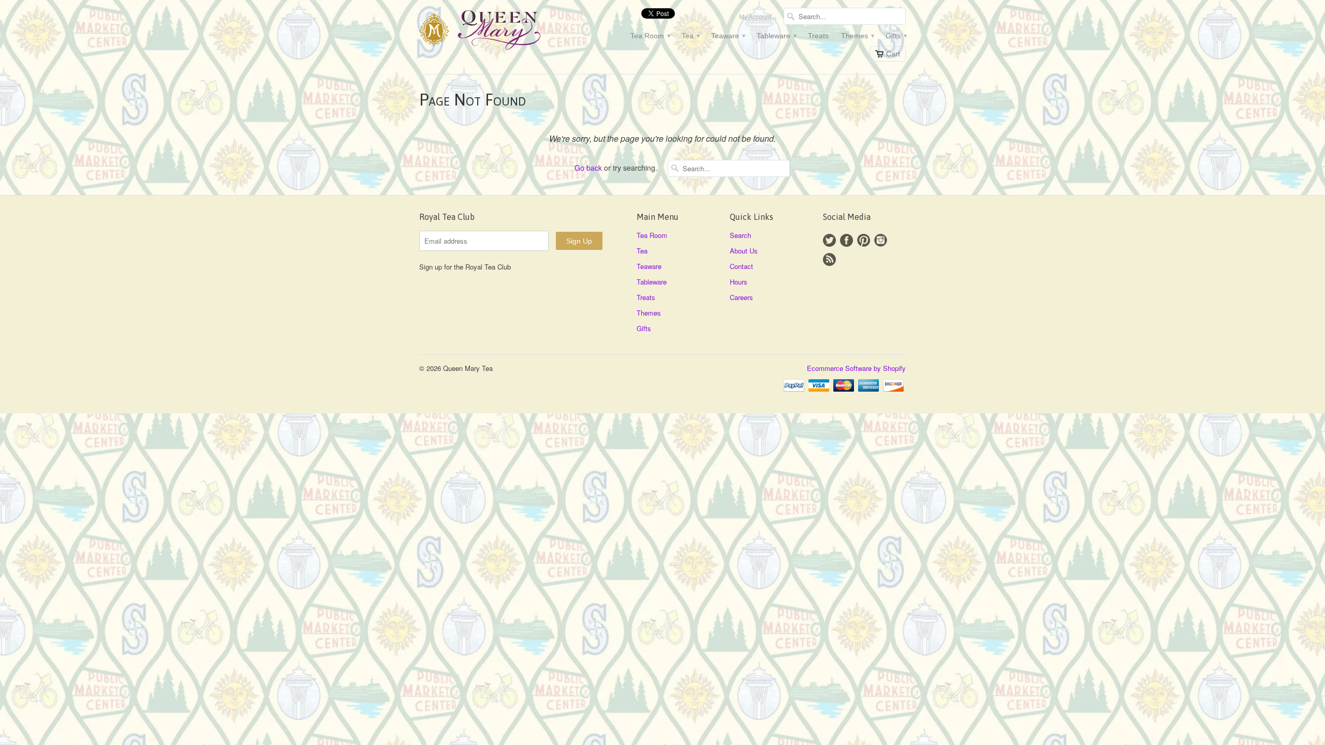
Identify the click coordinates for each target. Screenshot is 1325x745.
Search (740, 235)
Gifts (896, 36)
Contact (741, 266)
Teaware (727, 36)
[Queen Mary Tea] (497, 31)
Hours (738, 282)
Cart (893, 54)
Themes (857, 36)
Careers (741, 297)
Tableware (776, 36)
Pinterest (863, 240)
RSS (829, 259)
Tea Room (649, 36)
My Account (755, 17)
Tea (690, 36)
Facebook (846, 240)
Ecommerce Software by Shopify (856, 368)
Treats (818, 36)
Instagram (880, 240)
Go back (588, 167)
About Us (744, 251)
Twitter (829, 240)
